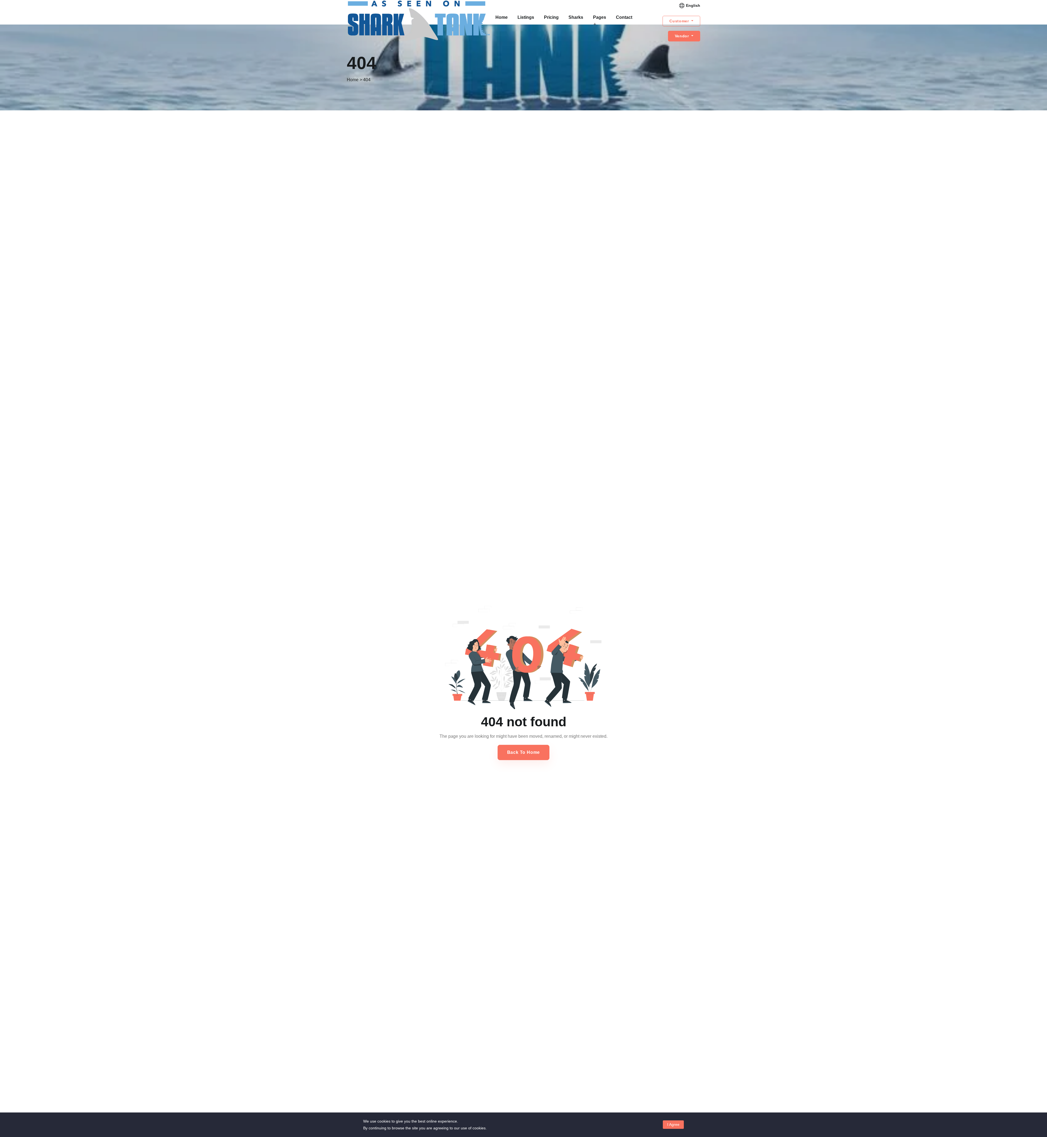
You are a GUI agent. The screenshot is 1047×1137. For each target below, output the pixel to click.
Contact (624, 17)
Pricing (551, 17)
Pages (599, 17)
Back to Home (523, 752)
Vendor (682, 36)
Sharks (575, 17)
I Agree (673, 1124)
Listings (526, 17)
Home (501, 17)
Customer (679, 21)
